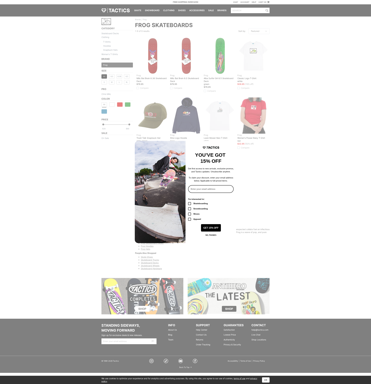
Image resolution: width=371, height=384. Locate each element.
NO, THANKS (210, 235)
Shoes (196, 214)
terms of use (239, 378)
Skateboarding (200, 203)
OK (265, 380)
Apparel (197, 219)
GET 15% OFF (211, 228)
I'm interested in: (196, 199)
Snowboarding (200, 208)
